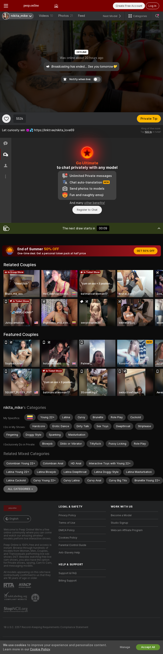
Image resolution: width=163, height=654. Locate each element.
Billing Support (68, 580)
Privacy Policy (67, 515)
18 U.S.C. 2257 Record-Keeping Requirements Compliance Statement (46, 627)
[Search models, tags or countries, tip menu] (157, 15)
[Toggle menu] (6, 5)
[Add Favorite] (6, 118)
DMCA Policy (67, 530)
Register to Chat (87, 209)
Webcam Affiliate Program (127, 530)
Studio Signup (119, 522)
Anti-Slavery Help (69, 552)
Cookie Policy (40, 649)
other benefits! (94, 203)
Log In (152, 5)
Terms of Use (67, 522)
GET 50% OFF (146, 250)
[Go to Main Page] (31, 5)
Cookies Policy (68, 537)
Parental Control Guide (72, 545)
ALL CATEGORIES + (20, 488)
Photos (65, 16)
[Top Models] (56, 5)
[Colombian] (30, 417)
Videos (46, 16)
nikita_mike (13, 407)
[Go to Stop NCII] (16, 609)
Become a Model (121, 515)
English (14, 518)
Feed (81, 16)
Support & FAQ (68, 573)
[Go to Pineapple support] (35, 598)
